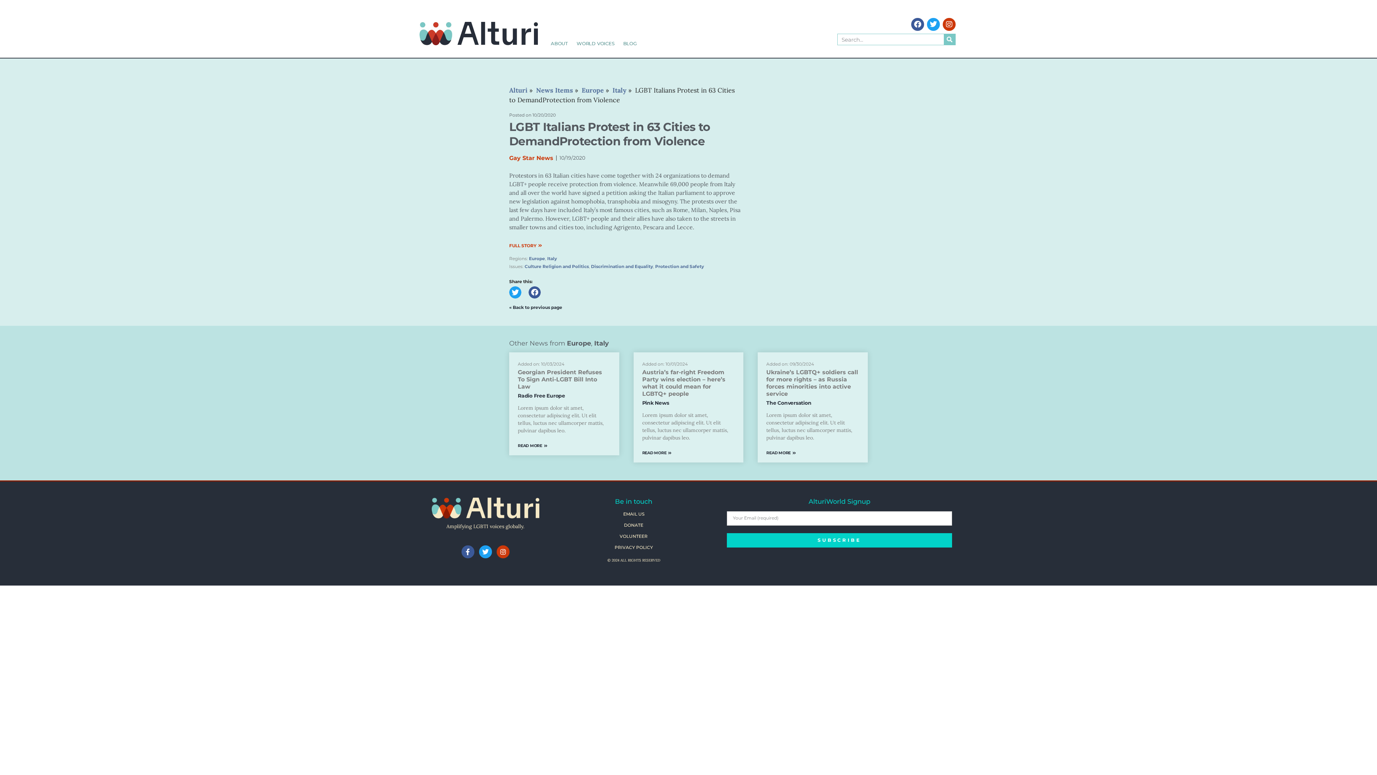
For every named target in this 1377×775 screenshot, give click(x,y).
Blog (630, 43)
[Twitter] (933, 24)
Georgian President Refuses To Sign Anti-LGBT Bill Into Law (560, 379)
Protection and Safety (679, 266)
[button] (515, 292)
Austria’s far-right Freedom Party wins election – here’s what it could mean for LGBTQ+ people (683, 383)
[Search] (949, 39)
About (559, 43)
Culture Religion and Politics (557, 266)
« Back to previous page (535, 307)
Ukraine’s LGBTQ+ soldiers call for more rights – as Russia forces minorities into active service (812, 383)
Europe (537, 258)
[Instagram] (949, 24)
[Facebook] (917, 24)
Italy (552, 258)
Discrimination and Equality (622, 266)
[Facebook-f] (468, 551)
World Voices (596, 43)
